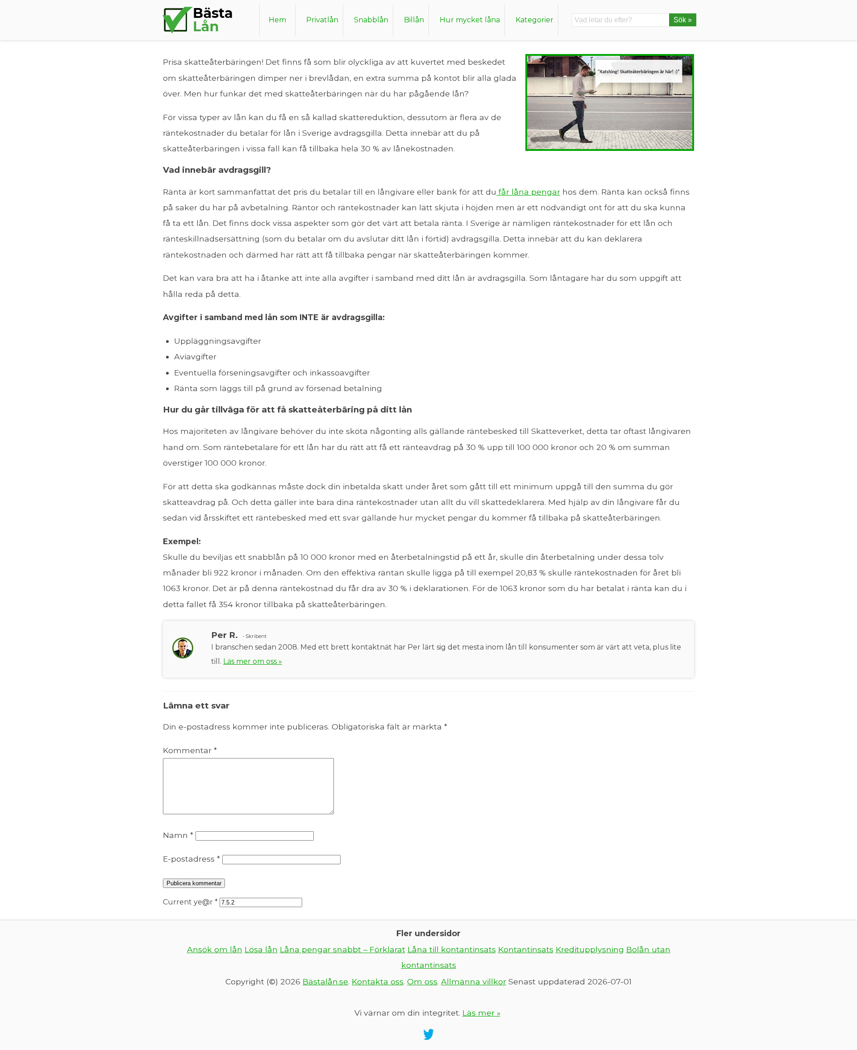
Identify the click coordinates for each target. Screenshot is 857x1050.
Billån (414, 20)
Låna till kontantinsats (452, 949)
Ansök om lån (214, 949)
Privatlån (322, 20)
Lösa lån (261, 949)
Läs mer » (481, 1012)
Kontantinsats (525, 949)
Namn (178, 835)
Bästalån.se (325, 981)
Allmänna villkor (473, 981)
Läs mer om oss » (252, 661)
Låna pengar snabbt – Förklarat (342, 949)
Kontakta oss (378, 981)
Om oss (422, 981)
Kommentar (190, 750)
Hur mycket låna (470, 20)
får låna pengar (528, 191)
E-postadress (191, 858)
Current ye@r (190, 902)
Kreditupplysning (590, 949)
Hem (277, 20)
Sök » (683, 20)
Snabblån (371, 20)
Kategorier (534, 20)
